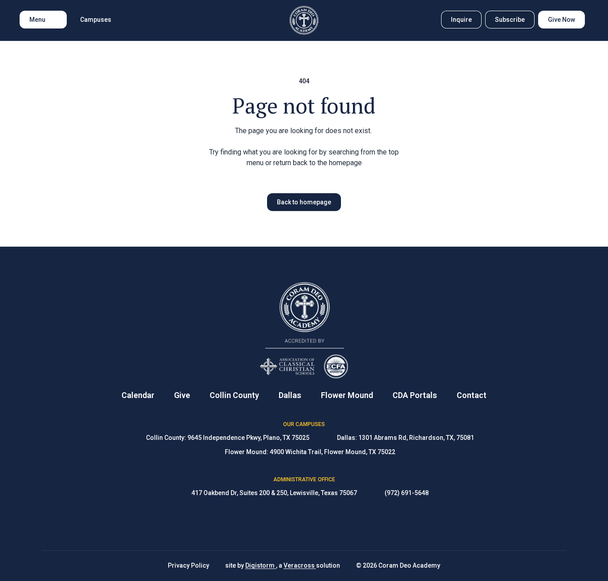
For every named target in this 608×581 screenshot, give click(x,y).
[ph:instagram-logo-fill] (304, 524)
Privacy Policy (188, 565)
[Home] (304, 20)
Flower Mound (347, 395)
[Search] (429, 19)
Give (182, 395)
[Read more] (281, 524)
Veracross (300, 565)
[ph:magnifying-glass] (429, 19)
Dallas (290, 395)
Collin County (234, 395)
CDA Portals (415, 395)
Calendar (138, 395)
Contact (471, 395)
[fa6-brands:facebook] (281, 524)
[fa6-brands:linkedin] (326, 524)
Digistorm (260, 565)
